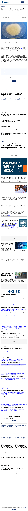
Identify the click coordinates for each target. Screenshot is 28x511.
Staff (1, 17)
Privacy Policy (24, 507)
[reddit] (15, 20)
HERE (9, 216)
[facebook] (11, 20)
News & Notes (3, 6)
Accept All (14, 509)
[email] (16, 20)
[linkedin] (12, 20)
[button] (1, 2)
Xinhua (22, 48)
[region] (14, 508)
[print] (26, 20)
